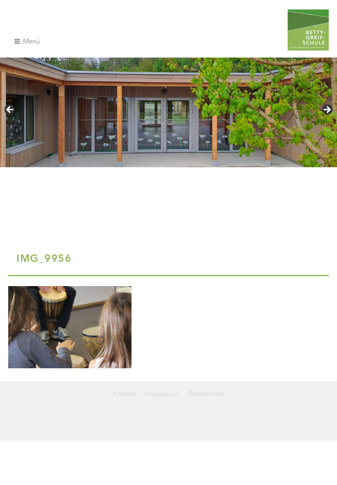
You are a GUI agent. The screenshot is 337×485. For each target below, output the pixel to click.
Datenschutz (206, 394)
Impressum (161, 394)
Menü (30, 42)
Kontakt (124, 394)
